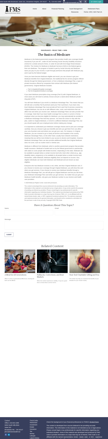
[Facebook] (85, 1)
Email (57, 208)
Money (32, 433)
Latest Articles (34, 438)
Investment (33, 425)
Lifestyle (32, 436)
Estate (32, 427)
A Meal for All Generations (15, 275)
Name (7, 208)
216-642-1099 (56, 2)
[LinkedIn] (81, 1)
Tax (31, 431)
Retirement (33, 422)
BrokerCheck (94, 422)
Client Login (97, 2)
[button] (34, 8)
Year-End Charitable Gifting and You (84, 275)
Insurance (33, 429)
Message (8, 219)
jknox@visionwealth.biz (12, 432)
